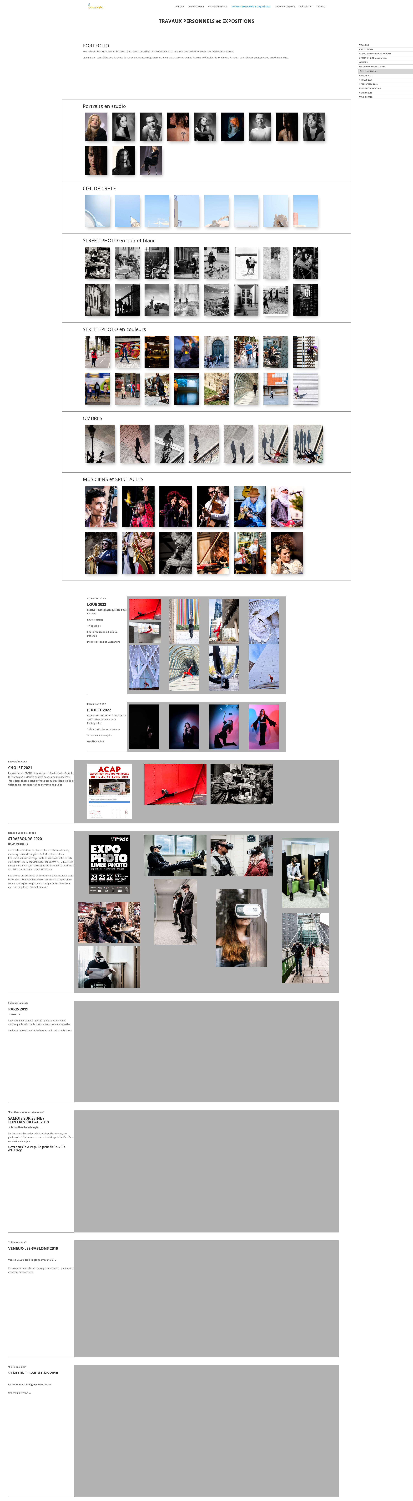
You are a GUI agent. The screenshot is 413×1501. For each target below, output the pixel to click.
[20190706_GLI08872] (250, 526)
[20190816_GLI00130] (246, 226)
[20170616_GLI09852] (216, 403)
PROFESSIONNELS (217, 6)
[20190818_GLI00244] (216, 226)
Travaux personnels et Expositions (251, 6)
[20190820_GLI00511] (157, 226)
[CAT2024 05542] (123, 174)
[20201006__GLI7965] (275, 314)
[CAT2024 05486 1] (232, 140)
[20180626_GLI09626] (100, 462)
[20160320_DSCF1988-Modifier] (97, 314)
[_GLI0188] (101, 526)
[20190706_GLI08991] (287, 572)
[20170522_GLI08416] (305, 403)
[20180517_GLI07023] (273, 462)
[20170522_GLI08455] (246, 403)
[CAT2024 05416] (151, 174)
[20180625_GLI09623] (135, 462)
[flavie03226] (205, 140)
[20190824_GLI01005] (157, 366)
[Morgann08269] (151, 140)
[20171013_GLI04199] (246, 314)
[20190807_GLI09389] (157, 403)
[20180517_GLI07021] (308, 462)
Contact (321, 6)
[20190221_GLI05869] (127, 314)
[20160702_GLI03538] (175, 526)
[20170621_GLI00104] (213, 572)
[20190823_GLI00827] (97, 226)
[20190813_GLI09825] (275, 226)
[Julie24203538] (314, 140)
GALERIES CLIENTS (285, 6)
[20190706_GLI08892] (213, 526)
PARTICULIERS (196, 6)
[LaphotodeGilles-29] (96, 174)
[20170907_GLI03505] (186, 366)
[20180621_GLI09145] (101, 572)
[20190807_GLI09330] (246, 366)
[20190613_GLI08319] (275, 366)
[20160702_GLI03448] (138, 526)
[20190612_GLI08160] (305, 366)
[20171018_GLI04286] (216, 366)
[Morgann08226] (260, 140)
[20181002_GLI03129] (157, 314)
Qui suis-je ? (305, 6)
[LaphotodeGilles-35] (287, 140)
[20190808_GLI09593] (305, 226)
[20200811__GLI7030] (305, 314)
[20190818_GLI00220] (157, 277)
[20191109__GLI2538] (127, 403)
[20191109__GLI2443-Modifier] (97, 277)
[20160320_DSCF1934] (216, 314)
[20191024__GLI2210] (275, 277)
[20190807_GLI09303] (305, 277)
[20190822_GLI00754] (127, 226)
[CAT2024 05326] (96, 140)
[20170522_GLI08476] (127, 366)
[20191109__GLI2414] (127, 277)
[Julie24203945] (178, 140)
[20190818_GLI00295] (186, 226)
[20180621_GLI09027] (138, 572)
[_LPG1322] (246, 277)
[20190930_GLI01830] (275, 403)
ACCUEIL (179, 6)
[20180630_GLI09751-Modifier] (175, 572)
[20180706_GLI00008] (186, 314)
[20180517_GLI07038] (204, 462)
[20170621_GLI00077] (250, 572)
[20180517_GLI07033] (238, 462)
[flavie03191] (123, 140)
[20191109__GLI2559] (216, 277)
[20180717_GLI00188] (186, 277)
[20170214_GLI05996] (97, 403)
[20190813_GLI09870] (186, 403)
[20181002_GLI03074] (97, 366)
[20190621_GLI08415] (287, 526)
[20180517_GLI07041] (169, 462)
